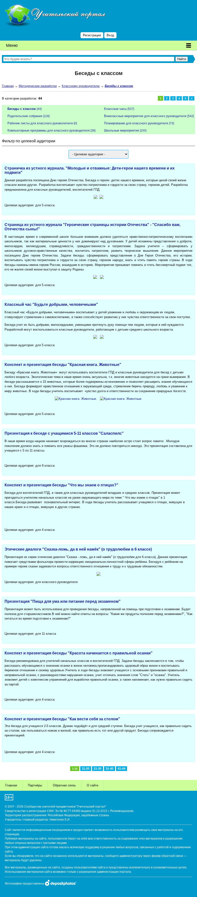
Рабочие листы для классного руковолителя (40, 123)
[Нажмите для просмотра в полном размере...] (96, 198)
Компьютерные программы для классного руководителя (48, 130)
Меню (12, 45)
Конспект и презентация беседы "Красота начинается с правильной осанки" (79, 653)
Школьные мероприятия (121, 130)
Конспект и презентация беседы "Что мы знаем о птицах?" (61, 485)
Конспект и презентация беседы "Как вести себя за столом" (62, 719)
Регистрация (92, 35)
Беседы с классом (21, 109)
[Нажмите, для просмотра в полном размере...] (76, 399)
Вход (110, 35)
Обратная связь (64, 785)
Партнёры (35, 785)
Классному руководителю (81, 86)
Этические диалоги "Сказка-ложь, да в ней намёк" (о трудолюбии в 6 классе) (78, 549)
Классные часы (115, 109)
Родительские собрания (24, 116)
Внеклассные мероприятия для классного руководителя (145, 116)
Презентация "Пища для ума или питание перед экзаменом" (63, 601)
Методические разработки (38, 86)
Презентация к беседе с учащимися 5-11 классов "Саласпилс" (64, 433)
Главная (8, 86)
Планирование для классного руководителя (136, 123)
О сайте (92, 785)
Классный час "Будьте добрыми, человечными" (51, 304)
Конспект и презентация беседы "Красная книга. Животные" (63, 365)
